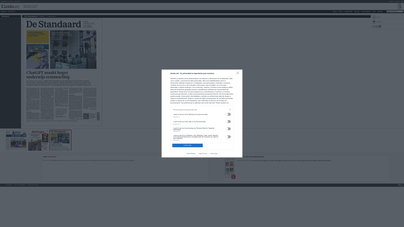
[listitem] (202, 110)
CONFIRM (187, 145)
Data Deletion (191, 153)
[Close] (238, 74)
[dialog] (202, 113)
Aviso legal (213, 153)
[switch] (228, 114)
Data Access (203, 153)
